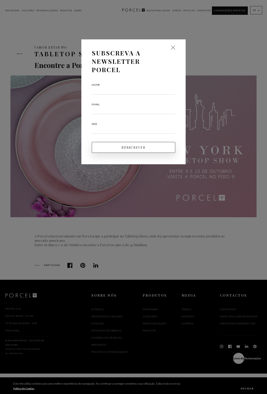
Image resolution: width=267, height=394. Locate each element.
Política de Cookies (23, 388)
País (94, 123)
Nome (96, 84)
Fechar (247, 388)
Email (96, 104)
